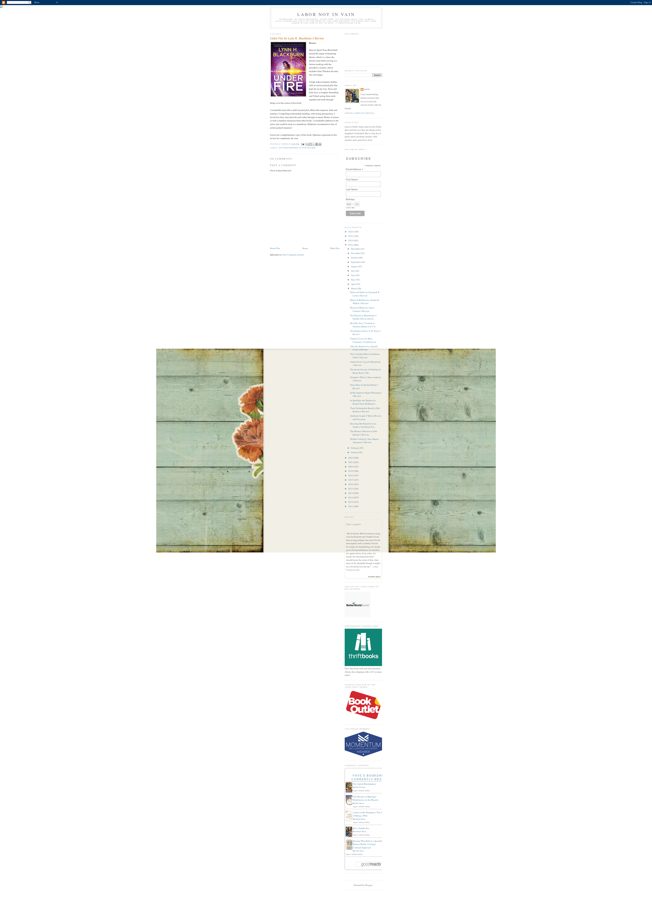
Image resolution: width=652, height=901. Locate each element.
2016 (351, 484)
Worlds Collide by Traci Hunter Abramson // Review (364, 441)
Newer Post (275, 248)
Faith (367, 89)
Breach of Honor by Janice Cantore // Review (362, 309)
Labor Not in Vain (326, 14)
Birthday (350, 199)
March (354, 288)
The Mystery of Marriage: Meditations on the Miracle (365, 798)
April (353, 284)
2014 (351, 493)
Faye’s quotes (353, 524)
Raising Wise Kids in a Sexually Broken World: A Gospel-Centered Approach (368, 844)
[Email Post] (303, 144)
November (356, 253)
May (353, 279)
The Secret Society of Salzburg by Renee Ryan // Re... (365, 371)
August (354, 266)
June (353, 275)
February (355, 447)
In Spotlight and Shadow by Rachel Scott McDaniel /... (363, 402)
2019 (351, 470)
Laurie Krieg (359, 851)
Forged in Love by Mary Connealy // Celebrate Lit (363, 340)
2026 (351, 231)
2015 (351, 488)
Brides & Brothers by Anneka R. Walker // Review (365, 301)
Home (305, 248)
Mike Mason (359, 803)
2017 (351, 479)
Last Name (352, 189)
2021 (351, 462)
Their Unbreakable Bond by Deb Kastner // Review (365, 410)
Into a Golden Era (361, 828)
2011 (351, 506)
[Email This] (307, 144)
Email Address (354, 169)
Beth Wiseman (360, 787)
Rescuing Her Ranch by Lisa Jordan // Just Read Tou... (363, 425)
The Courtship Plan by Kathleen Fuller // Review (365, 355)
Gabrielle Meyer (360, 831)
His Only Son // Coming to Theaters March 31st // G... (363, 325)
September (356, 261)
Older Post (335, 248)
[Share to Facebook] (317, 144)
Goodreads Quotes (374, 576)
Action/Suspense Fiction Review (297, 148)
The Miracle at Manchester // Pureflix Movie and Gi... (363, 317)
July (353, 270)
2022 (351, 457)
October (355, 257)
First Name (352, 179)
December (356, 248)
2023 (351, 244)
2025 (351, 236)
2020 (351, 466)
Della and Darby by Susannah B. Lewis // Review (365, 294)
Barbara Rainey (360, 819)
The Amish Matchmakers (364, 783)
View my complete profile (359, 113)
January (355, 452)
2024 (351, 240)
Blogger (368, 885)
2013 (351, 497)
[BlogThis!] (310, 144)
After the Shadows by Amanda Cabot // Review (364, 348)
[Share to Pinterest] (320, 144)
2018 (351, 475)
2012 (351, 501)
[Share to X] (313, 144)
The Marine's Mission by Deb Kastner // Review (363, 433)
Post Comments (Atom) (293, 254)
